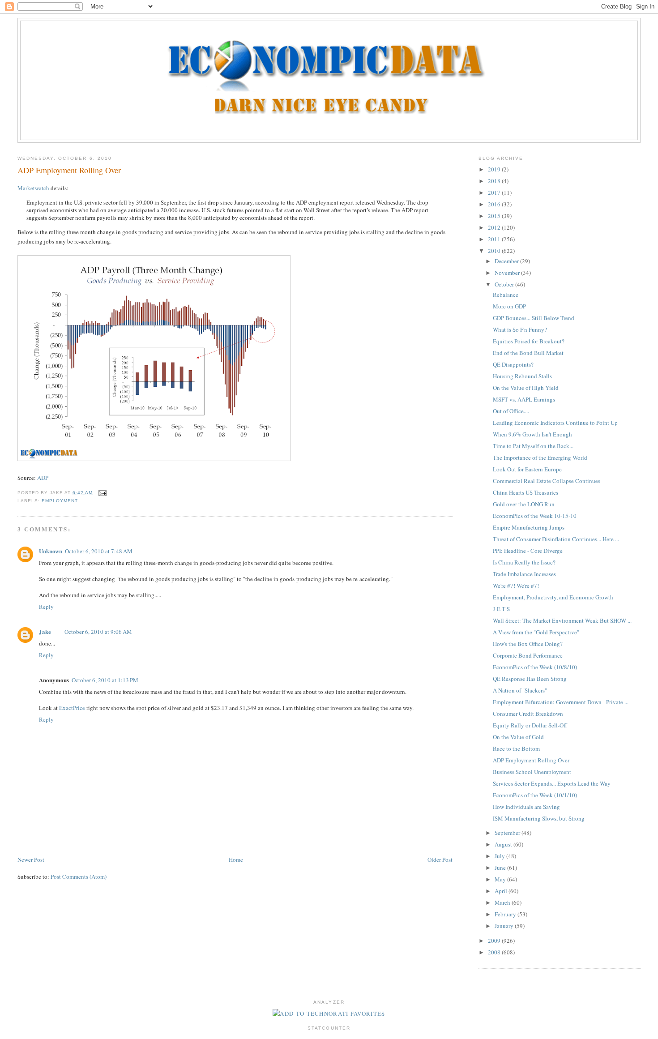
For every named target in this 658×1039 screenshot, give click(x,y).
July (500, 856)
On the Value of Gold (518, 737)
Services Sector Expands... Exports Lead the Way (552, 783)
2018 (495, 181)
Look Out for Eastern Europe (527, 469)
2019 (495, 169)
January (505, 926)
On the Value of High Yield (526, 388)
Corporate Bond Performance (528, 655)
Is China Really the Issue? (524, 562)
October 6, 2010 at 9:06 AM (98, 632)
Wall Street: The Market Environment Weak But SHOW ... (562, 620)
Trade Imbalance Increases (524, 574)
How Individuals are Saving (526, 807)
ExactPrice (72, 708)
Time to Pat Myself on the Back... (533, 446)
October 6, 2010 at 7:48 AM (98, 551)
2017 (495, 192)
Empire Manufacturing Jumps (528, 527)
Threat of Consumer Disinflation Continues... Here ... (556, 539)
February (506, 914)
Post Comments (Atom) (79, 876)
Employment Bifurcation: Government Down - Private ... (560, 702)
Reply (46, 607)
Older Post (440, 859)
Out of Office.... (511, 411)
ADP (42, 478)
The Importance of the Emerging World (540, 457)
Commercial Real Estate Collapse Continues (546, 481)
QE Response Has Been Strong (530, 679)
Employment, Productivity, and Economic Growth (553, 597)
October (505, 284)
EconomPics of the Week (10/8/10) (535, 667)
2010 (495, 251)
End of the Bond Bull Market (528, 353)
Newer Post (30, 859)
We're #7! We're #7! (516, 585)
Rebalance (505, 295)
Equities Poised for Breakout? (528, 341)
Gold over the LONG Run (524, 504)
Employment (60, 500)
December (507, 261)
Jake (45, 631)
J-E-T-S (501, 609)
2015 (495, 216)
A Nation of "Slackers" (520, 690)
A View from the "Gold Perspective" (536, 632)
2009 (495, 940)
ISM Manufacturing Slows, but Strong (539, 818)
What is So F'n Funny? (520, 329)
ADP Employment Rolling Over (69, 170)
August (504, 844)
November (508, 273)
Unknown (50, 551)
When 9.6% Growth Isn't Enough (532, 434)
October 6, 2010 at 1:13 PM (105, 680)
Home (236, 859)
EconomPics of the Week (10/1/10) (535, 795)
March (503, 902)
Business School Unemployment (532, 772)
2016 (495, 204)
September (508, 833)
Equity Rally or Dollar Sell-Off (530, 725)
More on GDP (509, 306)
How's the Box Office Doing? (528, 644)
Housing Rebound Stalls (522, 376)
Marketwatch (33, 188)
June (501, 868)
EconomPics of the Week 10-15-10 (535, 516)
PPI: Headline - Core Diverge (528, 551)
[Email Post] (101, 492)
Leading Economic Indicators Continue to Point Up (555, 423)
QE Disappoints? (513, 364)
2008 (495, 952)
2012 (495, 227)
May (501, 879)
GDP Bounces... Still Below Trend (533, 318)
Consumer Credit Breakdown (528, 714)
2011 (495, 239)
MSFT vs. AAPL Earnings (524, 399)
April (501, 891)
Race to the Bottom (516, 748)
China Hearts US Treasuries (525, 492)
